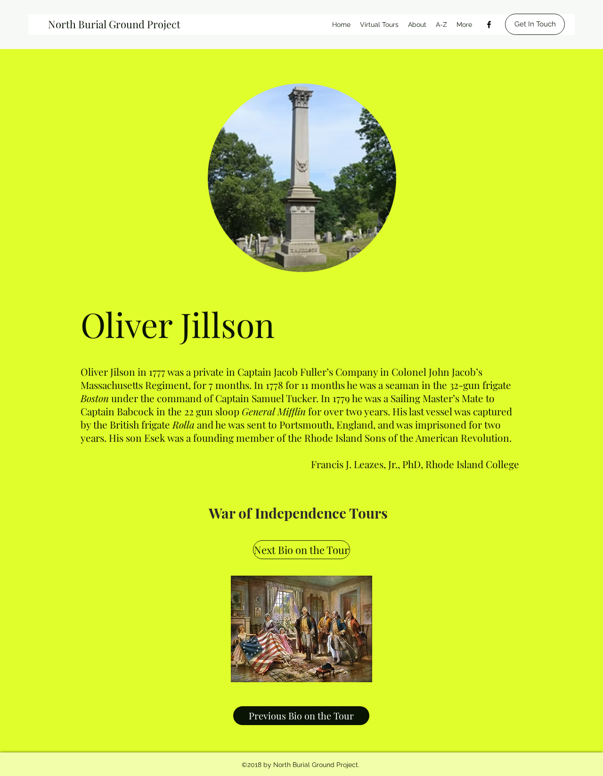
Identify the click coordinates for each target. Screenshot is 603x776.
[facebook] (489, 24)
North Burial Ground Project (114, 24)
